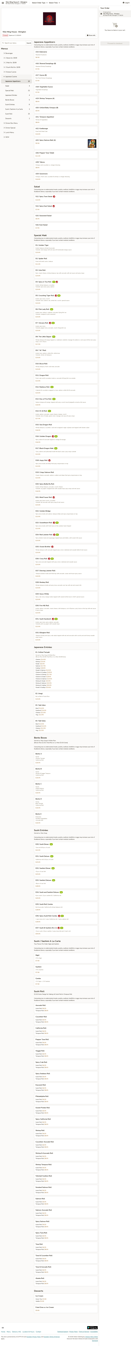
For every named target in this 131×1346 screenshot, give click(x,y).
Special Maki (17, 91)
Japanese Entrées (17, 95)
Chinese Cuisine (10, 72)
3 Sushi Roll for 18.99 (12, 67)
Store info (91, 35)
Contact (38, 1332)
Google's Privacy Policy (34, 1337)
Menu (9, 1332)
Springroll (95, 1341)
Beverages (9, 53)
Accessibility (94, 1332)
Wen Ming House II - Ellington (16, 2)
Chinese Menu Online (91, 1337)
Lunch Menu (9, 132)
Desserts (17, 118)
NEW (7, 137)
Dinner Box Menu (11, 123)
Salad (17, 86)
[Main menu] (3, 3)
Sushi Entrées (17, 105)
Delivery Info (16, 1332)
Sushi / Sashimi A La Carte (17, 109)
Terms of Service (84, 1332)
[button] (66, 55)
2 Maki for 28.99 (10, 63)
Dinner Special (10, 128)
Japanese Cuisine (11, 77)
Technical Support (62, 1332)
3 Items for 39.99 (11, 58)
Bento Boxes (17, 100)
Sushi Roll (17, 114)
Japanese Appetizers (17, 81)
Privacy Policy (73, 1332)
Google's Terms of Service (52, 1337)
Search (29, 43)
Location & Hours (28, 1332)
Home (3, 1332)
